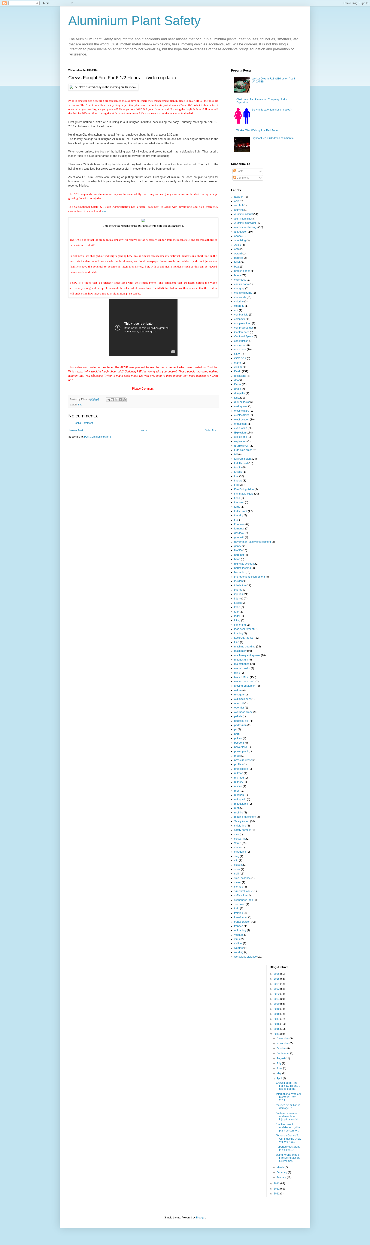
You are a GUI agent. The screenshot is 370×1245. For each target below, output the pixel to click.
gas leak (239, 533)
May (279, 1073)
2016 (277, 1023)
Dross (237, 384)
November (283, 1043)
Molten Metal (241, 677)
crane (237, 362)
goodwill (239, 537)
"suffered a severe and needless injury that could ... (288, 1116)
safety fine (240, 825)
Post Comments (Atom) (97, 436)
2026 (277, 973)
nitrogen (239, 694)
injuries (238, 594)
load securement (244, 629)
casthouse (240, 279)
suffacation (240, 895)
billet (237, 262)
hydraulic (239, 572)
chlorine (239, 301)
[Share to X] (116, 400)
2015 (277, 1028)
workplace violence (245, 956)
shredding (240, 851)
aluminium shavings (246, 227)
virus (237, 939)
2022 (277, 993)
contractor (240, 345)
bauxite (238, 257)
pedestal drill (241, 720)
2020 (277, 1003)
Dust (237, 397)
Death (237, 371)
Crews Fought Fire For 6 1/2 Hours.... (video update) (288, 1086)
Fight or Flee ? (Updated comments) (273, 138)
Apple (237, 244)
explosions (240, 436)
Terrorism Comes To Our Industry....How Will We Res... (288, 1138)
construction (241, 340)
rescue (238, 786)
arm (236, 249)
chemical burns (243, 292)
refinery (238, 781)
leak (236, 611)
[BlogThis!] (112, 400)
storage (238, 886)
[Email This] (108, 400)
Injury (237, 598)
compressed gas (244, 327)
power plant (241, 751)
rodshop (239, 795)
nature (238, 690)
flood (237, 498)
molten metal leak (244, 681)
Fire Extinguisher (244, 489)
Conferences (241, 332)
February (282, 1172)
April (280, 1078)
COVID (238, 354)
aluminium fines (243, 218)
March (281, 1167)
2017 (277, 1019)
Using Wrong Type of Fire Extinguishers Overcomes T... (288, 1158)
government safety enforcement (252, 541)
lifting (237, 620)
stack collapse (242, 878)
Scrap (237, 843)
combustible (241, 314)
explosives (240, 441)
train (236, 908)
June (280, 1068)
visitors (238, 943)
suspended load (243, 899)
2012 (277, 1188)
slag (236, 856)
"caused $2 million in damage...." (288, 1107)
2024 (277, 983)
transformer (241, 917)
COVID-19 (240, 358)
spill (236, 873)
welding (238, 952)
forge (237, 506)
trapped (238, 926)
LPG (236, 642)
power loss (240, 747)
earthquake (241, 406)
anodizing (240, 240)
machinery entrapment (247, 655)
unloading (240, 930)
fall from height (242, 458)
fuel (236, 520)
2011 (277, 1193)
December (283, 1038)
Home (144, 430)
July (279, 1063)
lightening (240, 624)
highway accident (244, 563)
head (237, 559)
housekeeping (242, 567)
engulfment (240, 423)
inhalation (240, 585)
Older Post (211, 430)
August (281, 1058)
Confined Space (243, 336)
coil (236, 310)
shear (237, 847)
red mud (239, 777)
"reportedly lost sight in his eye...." (288, 1148)
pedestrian (240, 725)
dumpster (239, 393)
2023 (277, 988)
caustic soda (241, 284)
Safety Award (241, 821)
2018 (277, 1013)
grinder (238, 546)
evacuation (240, 428)
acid (236, 201)
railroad (238, 773)
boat (236, 266)
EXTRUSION (241, 445)
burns (237, 275)
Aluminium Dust (243, 214)
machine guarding (244, 646)
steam (237, 882)
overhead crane (243, 712)
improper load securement (249, 576)
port (236, 733)
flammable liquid (244, 493)
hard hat (239, 554)
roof (236, 808)
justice (238, 602)
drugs (237, 388)
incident (238, 581)
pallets (238, 716)
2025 (277, 978)
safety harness (242, 829)
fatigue (238, 471)
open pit (239, 703)
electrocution (241, 419)
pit (235, 729)
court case (240, 349)
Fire (80, 404)
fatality (238, 467)
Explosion (240, 432)
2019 (277, 1008)
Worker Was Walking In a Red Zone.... (258, 130)
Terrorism (239, 904)
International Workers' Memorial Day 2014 (288, 1097)
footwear (239, 502)
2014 (277, 1034)
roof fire (238, 812)
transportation (242, 921)
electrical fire (241, 415)
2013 (277, 1183)
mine (237, 672)
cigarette (239, 305)
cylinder (238, 367)
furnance (239, 528)
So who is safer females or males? (272, 109)
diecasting (240, 375)
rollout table (241, 803)
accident (239, 196)
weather (239, 947)
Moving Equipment (245, 685)
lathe (237, 607)
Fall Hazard (241, 463)
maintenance (241, 663)
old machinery (242, 699)
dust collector (242, 402)
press (237, 755)
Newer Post (76, 430)
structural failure (243, 891)
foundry (238, 515)
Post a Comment (83, 422)
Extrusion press (243, 449)
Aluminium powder (245, 222)
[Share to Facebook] (120, 400)
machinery (240, 650)
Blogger (200, 1217)
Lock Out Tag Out (244, 637)
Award (238, 253)
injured (238, 589)
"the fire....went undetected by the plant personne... (288, 1127)
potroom (239, 742)
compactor (240, 319)
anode (238, 236)
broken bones (242, 270)
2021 (277, 998)
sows (237, 869)
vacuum (238, 934)
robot (237, 790)
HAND (238, 550)
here (103, 211)
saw (236, 834)
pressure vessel (243, 760)
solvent (238, 864)
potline (238, 738)
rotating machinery (245, 816)
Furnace (239, 524)
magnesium (241, 659)
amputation (240, 231)
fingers (238, 480)
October (281, 1048)
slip (236, 860)
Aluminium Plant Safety (134, 20)
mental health (242, 668)
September (283, 1053)
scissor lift (240, 838)
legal (237, 615)
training (238, 913)
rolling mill (240, 799)
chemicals (240, 297)
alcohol (238, 205)
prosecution (241, 768)
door (237, 380)
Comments (242, 177)
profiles (238, 764)
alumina (239, 209)
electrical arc (241, 410)
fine (236, 476)
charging (239, 288)
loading (238, 633)
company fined (242, 323)
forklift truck (240, 511)
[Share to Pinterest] (124, 400)
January (282, 1177)
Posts (239, 171)
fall (236, 454)
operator (239, 707)
